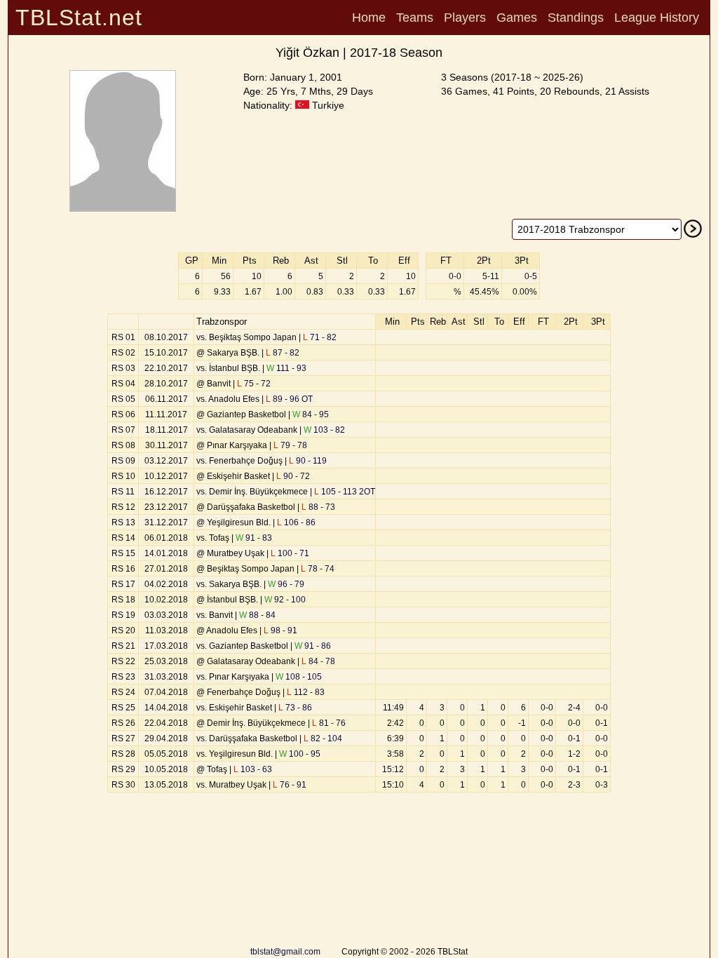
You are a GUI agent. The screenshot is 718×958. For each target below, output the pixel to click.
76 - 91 (289, 785)
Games (516, 18)
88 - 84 (257, 615)
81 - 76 (329, 723)
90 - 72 (293, 476)
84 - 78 (318, 661)
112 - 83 (306, 692)
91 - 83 (254, 538)
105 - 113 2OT (344, 492)
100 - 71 (290, 553)
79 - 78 (290, 445)
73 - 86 (295, 708)
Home (369, 18)
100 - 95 (299, 754)
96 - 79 (286, 584)
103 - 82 (324, 430)
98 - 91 (280, 630)
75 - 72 (254, 384)
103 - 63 (252, 769)
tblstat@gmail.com (285, 952)
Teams (414, 18)
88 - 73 (318, 507)
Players (465, 18)
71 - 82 (320, 337)
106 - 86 (296, 522)
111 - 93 (286, 368)
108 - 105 (299, 677)
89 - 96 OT (289, 399)
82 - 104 (323, 738)
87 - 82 (282, 353)
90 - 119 (308, 461)
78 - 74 (317, 569)
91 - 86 (312, 646)
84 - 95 (310, 414)
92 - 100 (285, 600)
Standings (576, 18)
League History (656, 18)
